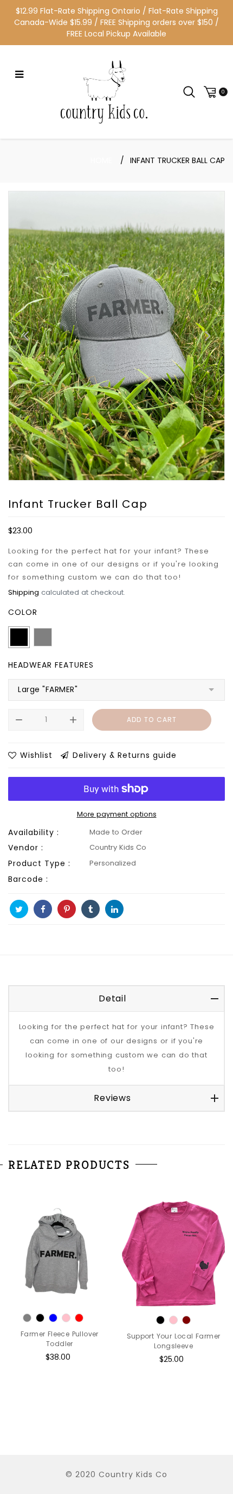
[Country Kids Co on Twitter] (19, 909)
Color (22, 612)
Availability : (33, 832)
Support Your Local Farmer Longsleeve (174, 1340)
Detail (112, 998)
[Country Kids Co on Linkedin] (114, 909)
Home (101, 160)
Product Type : (39, 863)
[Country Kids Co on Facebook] (43, 909)
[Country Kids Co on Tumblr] (90, 909)
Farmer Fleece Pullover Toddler (60, 1338)
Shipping (23, 592)
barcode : (28, 879)
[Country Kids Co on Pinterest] (66, 909)
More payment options (117, 814)
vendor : (25, 847)
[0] (214, 92)
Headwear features (51, 664)
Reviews (112, 1098)
